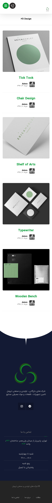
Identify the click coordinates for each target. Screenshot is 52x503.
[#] (29, 406)
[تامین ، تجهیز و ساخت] (47, 9)
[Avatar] (32, 84)
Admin (25, 84)
